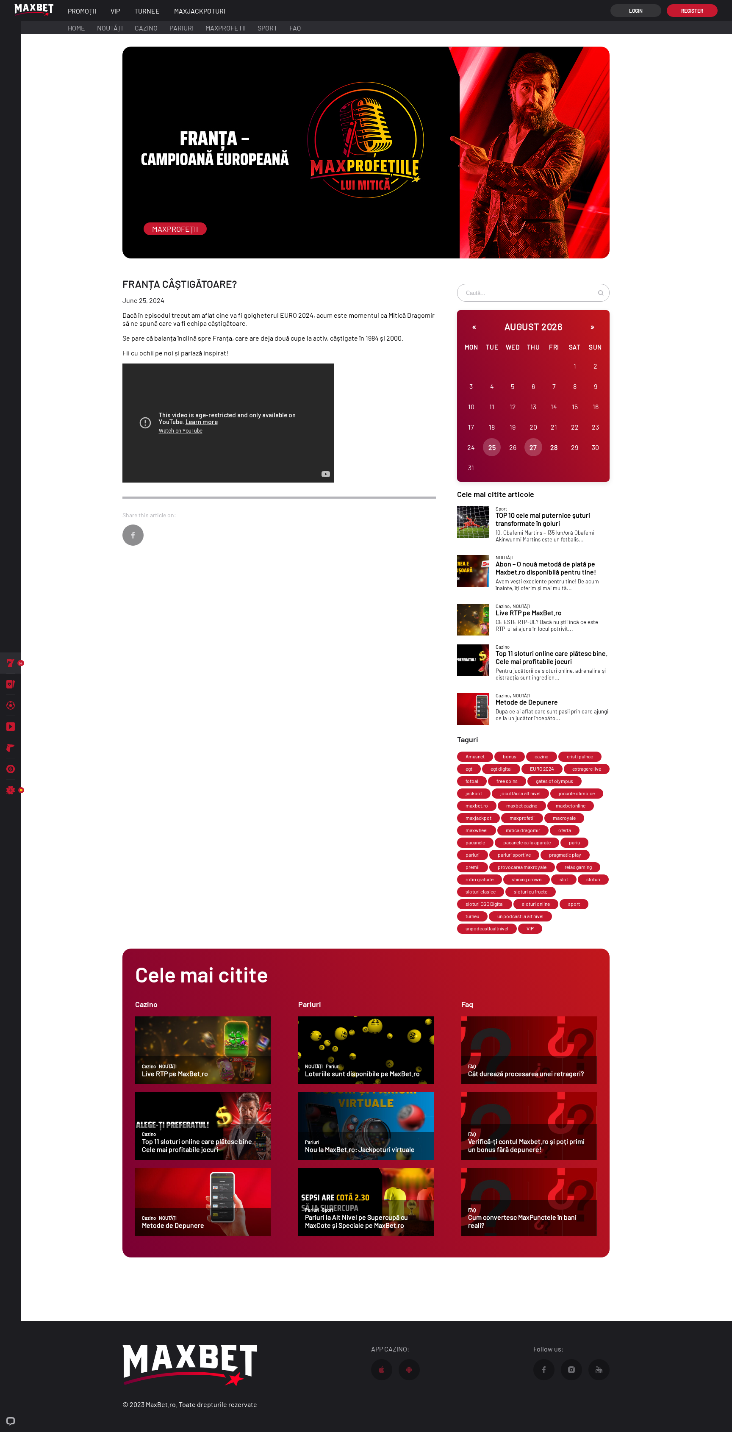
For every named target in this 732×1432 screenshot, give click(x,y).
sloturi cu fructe (530, 891)
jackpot (474, 793)
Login (636, 11)
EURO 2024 (542, 769)
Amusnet (475, 756)
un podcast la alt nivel (520, 916)
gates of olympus (554, 781)
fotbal (472, 781)
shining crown (526, 879)
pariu (574, 842)
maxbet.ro (477, 805)
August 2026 (534, 326)
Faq (295, 28)
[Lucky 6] (10, 769)
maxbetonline (570, 805)
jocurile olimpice (577, 793)
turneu (472, 916)
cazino (542, 756)
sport (574, 904)
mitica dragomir (523, 830)
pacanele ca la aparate (527, 842)
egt (469, 769)
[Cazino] (10, 663)
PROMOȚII (82, 11)
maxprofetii (522, 818)
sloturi (593, 879)
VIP (530, 928)
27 (533, 447)
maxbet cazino (522, 805)
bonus (509, 756)
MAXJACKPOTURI (199, 11)
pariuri (473, 855)
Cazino (146, 28)
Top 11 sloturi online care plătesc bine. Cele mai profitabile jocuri (551, 657)
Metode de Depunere (527, 702)
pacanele (475, 842)
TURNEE (147, 11)
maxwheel (477, 830)
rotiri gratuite (480, 879)
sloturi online (536, 904)
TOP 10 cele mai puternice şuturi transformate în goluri (543, 519)
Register (692, 11)
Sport (267, 28)
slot (564, 879)
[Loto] (10, 790)
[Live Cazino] (10, 684)
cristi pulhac (580, 756)
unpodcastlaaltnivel (487, 928)
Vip (115, 11)
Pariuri (181, 28)
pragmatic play (565, 855)
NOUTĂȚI (504, 557)
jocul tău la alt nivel (520, 793)
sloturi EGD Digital (485, 904)
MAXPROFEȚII (175, 228)
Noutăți (110, 28)
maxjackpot (478, 818)
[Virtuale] (10, 747)
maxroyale (564, 818)
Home (76, 28)
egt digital (501, 769)
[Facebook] (133, 535)
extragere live (586, 769)
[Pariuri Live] (10, 726)
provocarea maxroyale (522, 867)
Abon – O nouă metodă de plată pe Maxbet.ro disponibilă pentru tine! (546, 568)
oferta (564, 830)
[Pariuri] (10, 705)
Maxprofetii (225, 28)
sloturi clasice (481, 891)
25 (492, 447)
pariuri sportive (514, 855)
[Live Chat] (10, 1421)
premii (473, 867)
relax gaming (578, 867)
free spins (507, 781)
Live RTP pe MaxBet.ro (529, 612)
